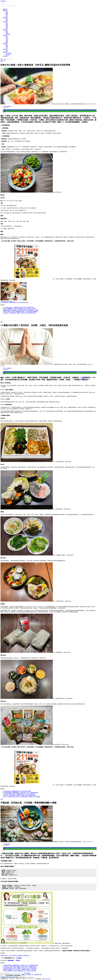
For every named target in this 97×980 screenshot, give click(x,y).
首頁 (2, 59)
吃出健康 (5, 21)
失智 (7, 16)
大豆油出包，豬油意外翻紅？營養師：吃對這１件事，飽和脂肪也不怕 (19, 312)
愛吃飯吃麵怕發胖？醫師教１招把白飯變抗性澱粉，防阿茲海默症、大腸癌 (20, 310)
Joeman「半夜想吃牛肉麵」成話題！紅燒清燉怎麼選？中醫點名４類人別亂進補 (21, 796)
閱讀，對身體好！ (8, 106)
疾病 (7, 11)
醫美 (7, 45)
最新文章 (5, 9)
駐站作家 (5, 52)
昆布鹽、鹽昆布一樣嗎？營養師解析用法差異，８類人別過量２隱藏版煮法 (20, 311)
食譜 (7, 28)
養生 (7, 23)
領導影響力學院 (38, 974)
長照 (7, 14)
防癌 (7, 18)
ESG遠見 (29, 974)
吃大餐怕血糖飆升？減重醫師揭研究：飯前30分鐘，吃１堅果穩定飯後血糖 (20, 792)
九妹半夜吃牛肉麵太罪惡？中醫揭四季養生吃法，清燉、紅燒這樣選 (19, 793)
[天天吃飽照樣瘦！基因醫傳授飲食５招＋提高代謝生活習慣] (48, 291)
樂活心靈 (5, 35)
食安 (7, 27)
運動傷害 (8, 34)
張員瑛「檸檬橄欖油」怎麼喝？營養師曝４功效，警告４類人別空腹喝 (19, 308)
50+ (33, 974)
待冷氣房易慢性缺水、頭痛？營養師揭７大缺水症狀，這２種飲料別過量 (20, 968)
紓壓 (7, 40)
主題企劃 (5, 56)
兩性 (7, 36)
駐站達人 (8, 54)
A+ (4, 112)
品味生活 (5, 49)
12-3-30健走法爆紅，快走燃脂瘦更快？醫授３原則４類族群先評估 (18, 307)
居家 (7, 50)
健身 (7, 31)
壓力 (7, 38)
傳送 (4, 111)
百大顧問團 (8, 53)
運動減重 (5, 29)
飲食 (7, 24)
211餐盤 (83, 377)
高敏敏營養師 (7, 844)
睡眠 (7, 42)
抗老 (7, 47)
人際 (7, 39)
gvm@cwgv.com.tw (46, 978)
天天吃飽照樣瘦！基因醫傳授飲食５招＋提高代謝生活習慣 (17, 791)
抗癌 (7, 20)
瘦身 (7, 32)
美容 (7, 46)
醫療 (7, 13)
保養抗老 (5, 43)
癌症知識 (5, 17)
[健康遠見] (3, 1)
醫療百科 (5, 10)
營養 (7, 25)
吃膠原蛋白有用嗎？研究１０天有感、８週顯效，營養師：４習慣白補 (19, 969)
